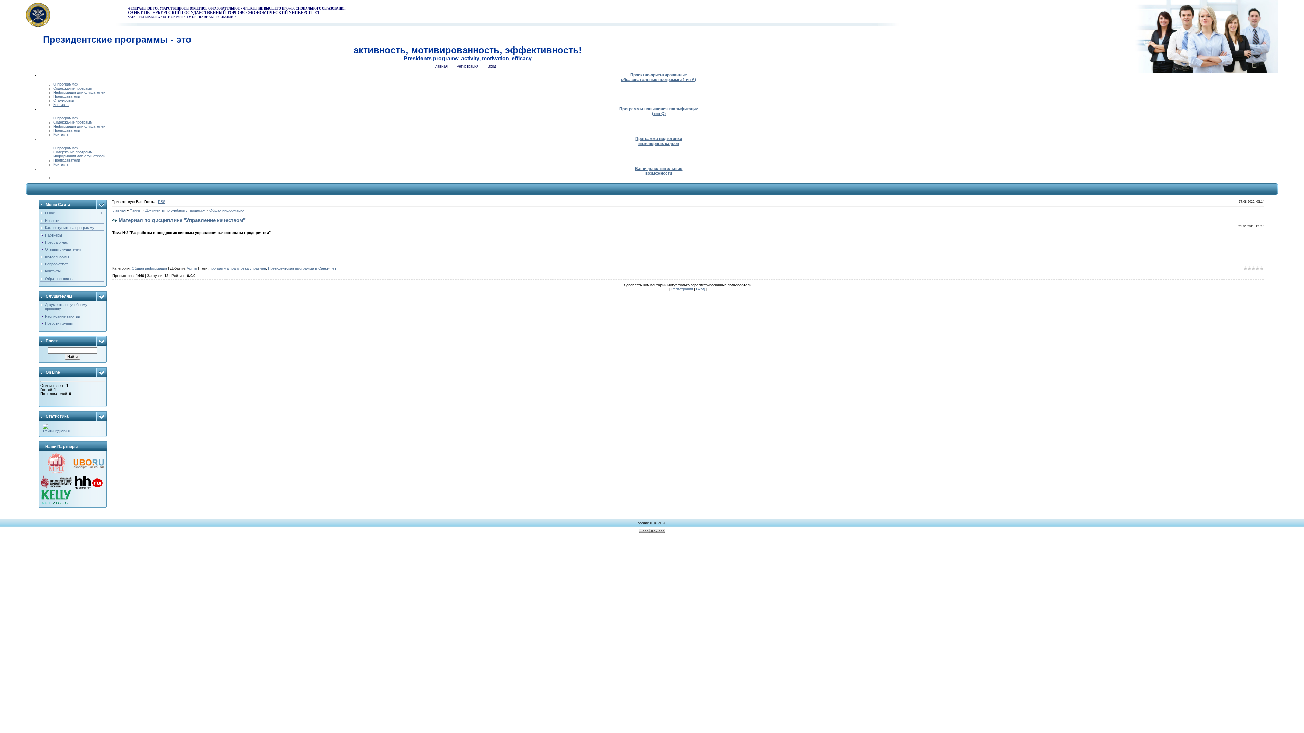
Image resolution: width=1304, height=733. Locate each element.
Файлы (135, 210)
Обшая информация (226, 210)
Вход (700, 289)
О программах (65, 84)
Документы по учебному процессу (175, 210)
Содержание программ (73, 88)
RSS (161, 202)
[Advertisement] (652, 550)
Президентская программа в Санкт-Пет (302, 268)
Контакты (61, 104)
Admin (192, 268)
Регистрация (682, 289)
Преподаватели (66, 96)
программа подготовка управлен (238, 268)
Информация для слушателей (79, 92)
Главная (119, 210)
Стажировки (63, 100)
